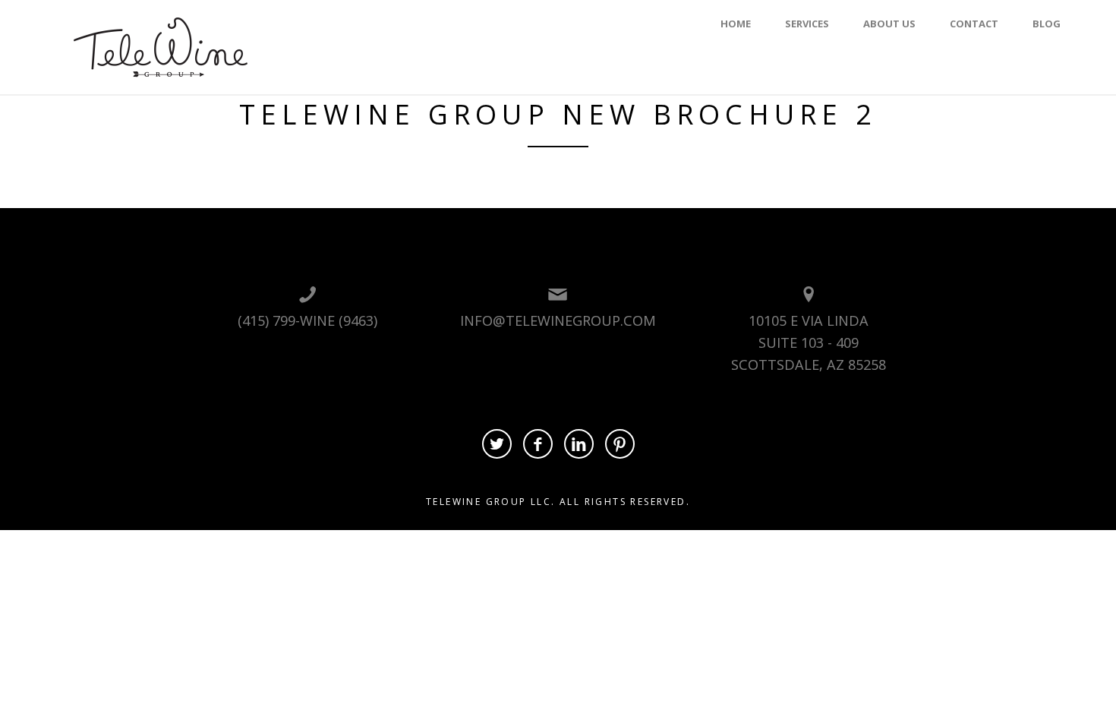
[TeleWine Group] (160, 45)
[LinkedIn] (579, 444)
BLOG (1046, 23)
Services (807, 23)
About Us (889, 23)
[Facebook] (538, 444)
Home (735, 23)
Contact (974, 23)
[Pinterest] (620, 444)
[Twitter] (497, 444)
